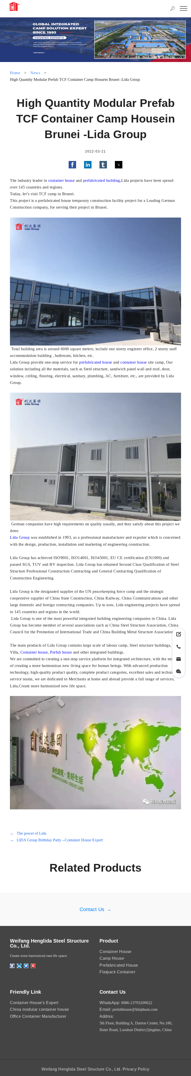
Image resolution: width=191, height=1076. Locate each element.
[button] (72, 164)
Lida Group (20, 537)
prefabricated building (101, 180)
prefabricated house (95, 362)
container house (61, 180)
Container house (33, 652)
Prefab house (61, 652)
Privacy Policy (136, 1069)
